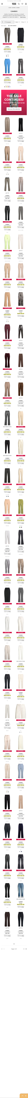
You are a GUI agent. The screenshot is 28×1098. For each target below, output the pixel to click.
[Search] (18, 3)
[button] (14, 944)
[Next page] (24, 949)
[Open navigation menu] (2, 3)
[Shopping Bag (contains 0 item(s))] (25, 3)
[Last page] (26, 949)
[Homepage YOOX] (14, 4)
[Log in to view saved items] (22, 3)
